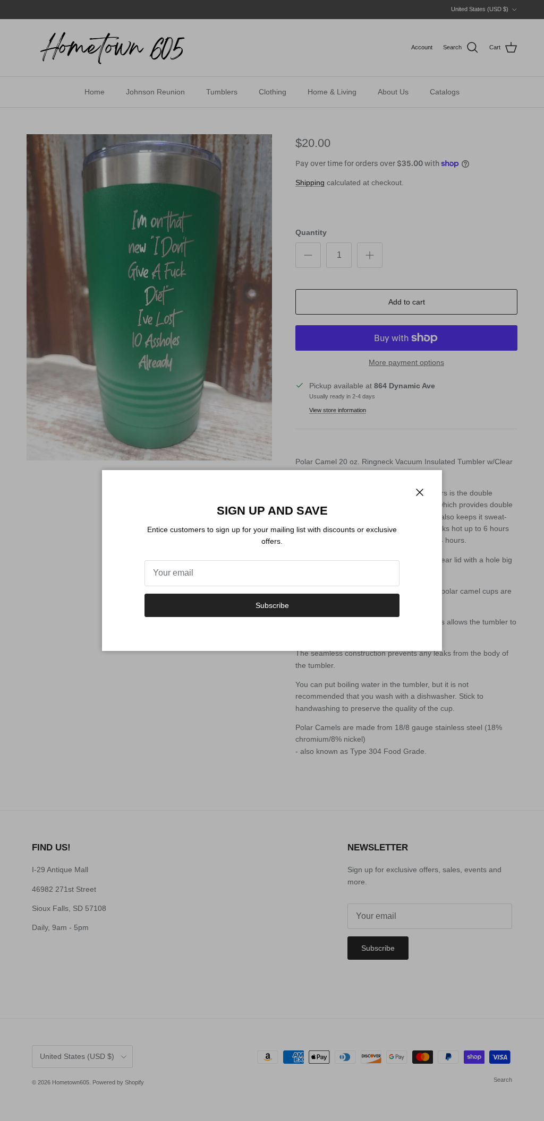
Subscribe (272, 605)
